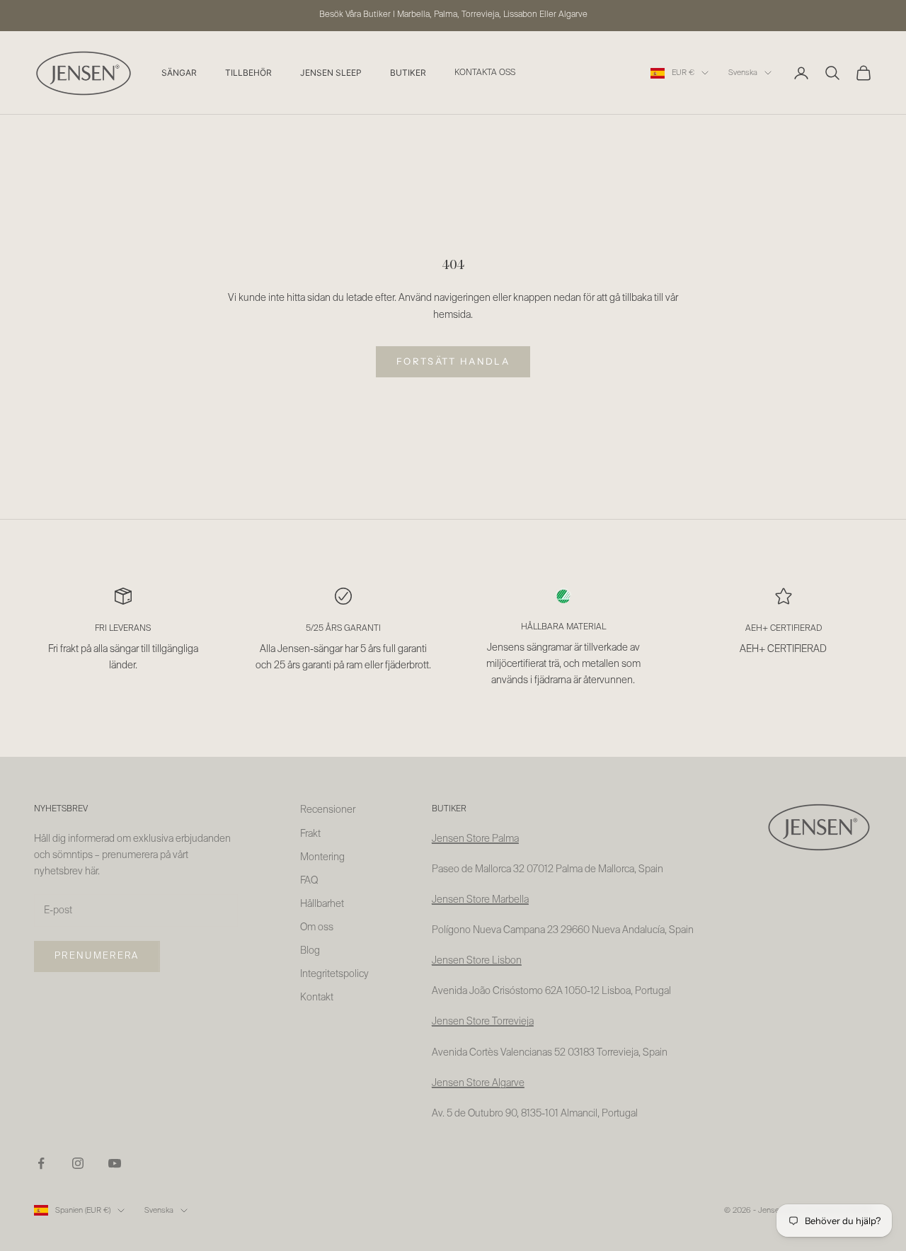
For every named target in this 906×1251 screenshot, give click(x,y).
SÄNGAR (179, 72)
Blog (310, 951)
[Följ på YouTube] (115, 1163)
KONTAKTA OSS (484, 73)
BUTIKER (408, 72)
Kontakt (316, 997)
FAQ (309, 881)
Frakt (310, 834)
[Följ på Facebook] (41, 1163)
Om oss (316, 927)
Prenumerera (97, 956)
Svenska (742, 72)
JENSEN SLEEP (331, 72)
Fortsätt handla (453, 361)
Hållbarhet (322, 904)
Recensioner (327, 810)
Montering (322, 857)
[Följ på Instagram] (78, 1163)
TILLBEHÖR (248, 72)
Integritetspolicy (334, 974)
